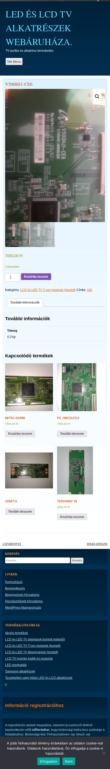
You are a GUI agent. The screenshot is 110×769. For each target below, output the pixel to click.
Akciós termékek (16, 633)
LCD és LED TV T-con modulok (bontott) (48, 290)
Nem (69, 761)
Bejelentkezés (15, 588)
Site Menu (14, 62)
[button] (97, 96)
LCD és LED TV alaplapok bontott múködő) (35, 639)
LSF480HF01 (12, 544)
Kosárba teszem (36, 276)
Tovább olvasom (72, 433)
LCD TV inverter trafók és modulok (29, 658)
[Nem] (103, 752)
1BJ (89, 290)
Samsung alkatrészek (20, 671)
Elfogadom (48, 761)
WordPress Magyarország (23, 607)
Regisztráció (14, 582)
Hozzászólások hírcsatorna (24, 601)
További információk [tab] (25, 302)
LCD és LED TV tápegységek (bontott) (31, 652)
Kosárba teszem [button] (20, 433)
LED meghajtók (16, 665)
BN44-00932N (97, 544)
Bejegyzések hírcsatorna (22, 595)
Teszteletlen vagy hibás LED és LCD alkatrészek (38, 678)
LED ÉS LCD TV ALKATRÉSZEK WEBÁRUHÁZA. (39, 28)
